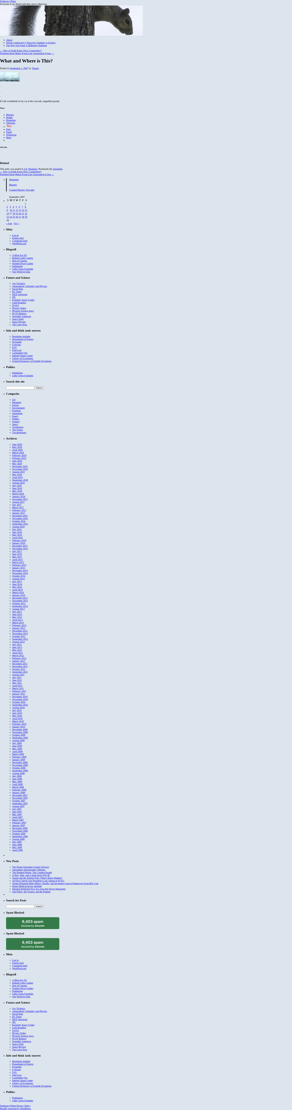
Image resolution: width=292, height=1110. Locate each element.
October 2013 (18, 603)
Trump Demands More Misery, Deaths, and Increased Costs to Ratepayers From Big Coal (55, 883)
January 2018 (18, 496)
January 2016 (18, 543)
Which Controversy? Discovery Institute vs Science (31, 42)
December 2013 (20, 598)
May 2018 (17, 491)
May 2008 (17, 781)
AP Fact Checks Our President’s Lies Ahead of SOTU (38, 880)
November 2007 (20, 798)
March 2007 (18, 820)
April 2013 (17, 620)
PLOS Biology (19, 313)
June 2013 (17, 614)
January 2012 (18, 661)
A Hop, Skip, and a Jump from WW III (31, 875)
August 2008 (18, 773)
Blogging (32, 169)
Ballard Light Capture (22, 258)
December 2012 (20, 631)
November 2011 (20, 666)
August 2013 (18, 609)
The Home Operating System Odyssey (30, 867)
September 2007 (20, 803)
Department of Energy (23, 339)
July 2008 (17, 776)
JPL (14, 297)
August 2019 (18, 472)
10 (11, 210)
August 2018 (18, 483)
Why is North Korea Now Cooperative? (21, 50)
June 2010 (17, 713)
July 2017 (17, 504)
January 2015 (18, 567)
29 (26, 217)
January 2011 (18, 694)
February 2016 (19, 540)
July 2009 (17, 743)
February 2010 (19, 724)
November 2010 (20, 699)
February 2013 (19, 625)
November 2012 (20, 633)
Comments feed (19, 241)
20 (20, 213)
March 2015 (18, 562)
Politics (15, 419)
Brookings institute (21, 336)
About (9, 40)
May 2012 (17, 650)
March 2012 (18, 655)
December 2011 (19, 663)
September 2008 (20, 770)
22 (26, 213)
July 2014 (17, 581)
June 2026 (17, 444)
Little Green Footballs (22, 269)
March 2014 (18, 592)
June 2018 (17, 488)
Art (25, 169)
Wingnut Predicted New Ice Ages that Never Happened (38, 889)
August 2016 (18, 526)
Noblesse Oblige (8, 1)
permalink (57, 169)
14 (23, 210)
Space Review (19, 322)
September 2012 (20, 639)
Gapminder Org (19, 353)
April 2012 (17, 652)
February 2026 (19, 455)
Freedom (16, 410)
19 (17, 213)
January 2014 (18, 595)
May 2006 (17, 847)
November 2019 (20, 469)
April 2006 (17, 850)
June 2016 (17, 532)
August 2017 (18, 502)
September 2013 (20, 606)
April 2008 (17, 784)
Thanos (35, 68)
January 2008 (18, 792)
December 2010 (20, 696)
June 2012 (17, 647)
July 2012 (17, 644)
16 (8, 213)
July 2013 (17, 611)
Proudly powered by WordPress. (15, 1108)
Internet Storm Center (22, 355)
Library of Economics (22, 358)
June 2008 (17, 779)
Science (16, 421)
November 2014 (20, 573)
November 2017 (20, 499)
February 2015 (19, 565)
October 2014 (18, 576)
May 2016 (17, 535)
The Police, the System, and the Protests (31, 891)
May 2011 (17, 683)
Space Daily (18, 319)
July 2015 (17, 551)
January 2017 (18, 513)
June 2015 (17, 554)
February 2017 (19, 510)
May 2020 (17, 463)
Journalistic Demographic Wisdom (28, 869)
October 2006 (18, 833)
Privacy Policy (24, 1106)
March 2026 (18, 452)
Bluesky (13, 185)
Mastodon (14, 179)
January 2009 (18, 759)
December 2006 (20, 828)
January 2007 (18, 825)
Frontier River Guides (22, 263)
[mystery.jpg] (9, 80)
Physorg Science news (23, 311)
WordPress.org (19, 243)
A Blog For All (19, 255)
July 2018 (17, 485)
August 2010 (18, 707)
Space (15, 424)
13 (20, 210)
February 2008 (19, 790)
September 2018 (20, 480)
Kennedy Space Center (23, 300)
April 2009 (17, 751)
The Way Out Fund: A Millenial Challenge (26, 45)
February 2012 (19, 658)
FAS (14, 347)
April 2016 (17, 537)
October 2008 (18, 768)
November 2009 (20, 732)
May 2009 (17, 748)
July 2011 (16, 677)
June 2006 (17, 844)
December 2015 (20, 546)
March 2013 (18, 622)
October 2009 (18, 735)
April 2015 (17, 559)
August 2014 (18, 578)
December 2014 (20, 570)
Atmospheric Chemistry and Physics (29, 286)
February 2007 (19, 822)
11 (14, 210)
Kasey (15, 416)
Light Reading (19, 302)
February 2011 (19, 691)
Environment (18, 408)
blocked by (36, 924)
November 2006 (20, 831)
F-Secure (16, 344)
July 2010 (17, 710)
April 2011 (17, 685)
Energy (15, 405)
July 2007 (17, 809)
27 (20, 217)
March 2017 (18, 507)
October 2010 (18, 702)
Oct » (16, 223)
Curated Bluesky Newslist (21, 190)
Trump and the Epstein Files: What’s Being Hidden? (37, 878)
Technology (18, 427)
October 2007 (18, 800)
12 (17, 210)
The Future (17, 430)
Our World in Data (21, 271)
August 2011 (18, 674)
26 (17, 217)
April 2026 (17, 450)
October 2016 (18, 521)
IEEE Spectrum (19, 294)
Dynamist (16, 342)
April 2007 (17, 817)
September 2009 (20, 737)
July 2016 (17, 529)
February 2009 (19, 757)
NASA (15, 305)
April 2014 (17, 589)
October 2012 (18, 636)
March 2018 (18, 493)
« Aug (9, 223)
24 (11, 217)
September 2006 (20, 836)
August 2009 (18, 740)
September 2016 (20, 524)
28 (23, 217)
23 (8, 217)
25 (14, 217)
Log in (15, 235)
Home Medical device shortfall (27, 886)
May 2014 (17, 587)
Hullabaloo (17, 266)
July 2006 (17, 842)
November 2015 (20, 548)
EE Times (17, 291)
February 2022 (19, 458)
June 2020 (17, 461)
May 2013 (17, 617)
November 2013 (20, 600)
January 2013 (18, 628)
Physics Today (19, 308)
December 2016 (20, 515)
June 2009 (17, 746)
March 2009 (18, 754)
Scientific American (21, 316)
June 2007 (17, 811)
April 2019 (17, 477)
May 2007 (17, 814)
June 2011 (17, 680)
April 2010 (17, 718)
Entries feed (18, 238)
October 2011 (18, 669)
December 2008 (20, 762)
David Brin (17, 289)
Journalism (17, 413)
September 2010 (20, 705)
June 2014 (17, 584)
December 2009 (20, 729)
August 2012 (18, 642)
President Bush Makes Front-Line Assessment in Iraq (27, 53)
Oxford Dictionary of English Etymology (32, 361)
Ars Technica (18, 283)
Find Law (17, 350)
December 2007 (20, 795)
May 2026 (17, 447)
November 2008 (20, 765)
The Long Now (19, 324)
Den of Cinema (19, 260)
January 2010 (18, 726)
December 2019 (20, 466)
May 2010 (17, 716)
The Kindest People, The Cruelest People (32, 872)
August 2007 (18, 806)
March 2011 (18, 688)
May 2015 (17, 557)
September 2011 (20, 672)
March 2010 (18, 721)
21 (23, 213)
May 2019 (17, 474)
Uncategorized (19, 432)
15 (26, 210)
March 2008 (18, 787)
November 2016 (20, 518)
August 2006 (18, 839)
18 (14, 213)
